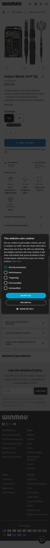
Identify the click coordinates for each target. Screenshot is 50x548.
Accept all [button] (26, 295)
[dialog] (25, 274)
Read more (16, 261)
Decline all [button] (25, 302)
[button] (25, 309)
